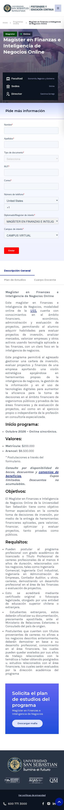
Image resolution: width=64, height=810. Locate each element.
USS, (33, 311)
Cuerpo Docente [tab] (45, 279)
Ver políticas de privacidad (32, 795)
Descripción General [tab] (17, 270)
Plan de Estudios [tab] (15, 279)
